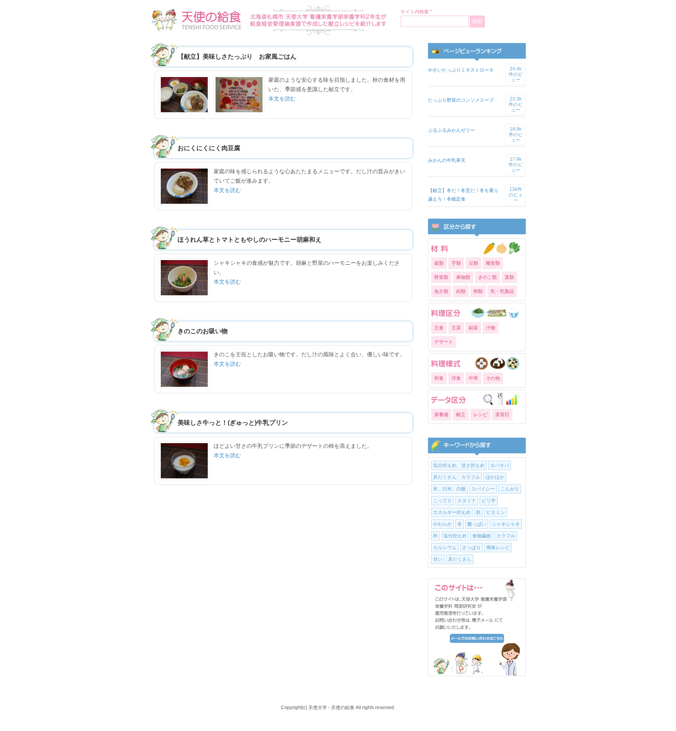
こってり (442, 500)
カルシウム (445, 547)
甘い (437, 559)
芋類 (456, 263)
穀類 (439, 263)
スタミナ (466, 500)
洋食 (456, 378)
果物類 (463, 277)
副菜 (473, 327)
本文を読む (282, 98)
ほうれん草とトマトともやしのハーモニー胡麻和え (250, 239)
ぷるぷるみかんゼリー (451, 130)
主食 (439, 327)
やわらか (442, 524)
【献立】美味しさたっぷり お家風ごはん (237, 56)
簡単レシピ (498, 547)
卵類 (478, 291)
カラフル (505, 536)
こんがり (509, 489)
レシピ (480, 414)
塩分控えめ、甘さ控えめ (459, 465)
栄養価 (441, 414)
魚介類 (441, 291)
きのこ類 (487, 277)
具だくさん (459, 559)
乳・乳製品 (502, 291)
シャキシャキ (506, 524)
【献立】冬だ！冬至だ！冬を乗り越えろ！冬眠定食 (463, 195)
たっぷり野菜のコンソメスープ (461, 100)
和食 (439, 378)
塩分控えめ (455, 536)
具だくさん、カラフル (456, 477)
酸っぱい (476, 524)
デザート (443, 342)
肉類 (461, 291)
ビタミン (495, 512)
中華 (473, 378)
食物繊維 (481, 536)
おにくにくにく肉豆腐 (209, 148)
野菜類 (441, 277)
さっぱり (471, 547)
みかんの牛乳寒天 (447, 160)
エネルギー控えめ (452, 512)
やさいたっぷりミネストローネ (461, 70)
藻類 (509, 277)
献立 (461, 414)
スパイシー (483, 489)
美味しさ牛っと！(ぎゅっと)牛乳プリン (233, 422)
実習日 (502, 414)
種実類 (493, 263)
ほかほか (494, 477)
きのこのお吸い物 (203, 331)
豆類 (473, 263)
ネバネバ (499, 465)
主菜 (456, 327)
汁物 (490, 327)
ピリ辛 (489, 500)
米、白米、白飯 (449, 489)
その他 (493, 378)
